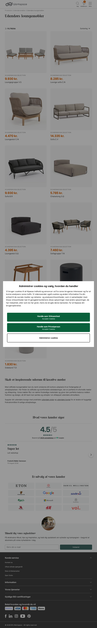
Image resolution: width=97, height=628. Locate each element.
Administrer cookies (48, 338)
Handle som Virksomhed (48, 317)
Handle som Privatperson (48, 327)
